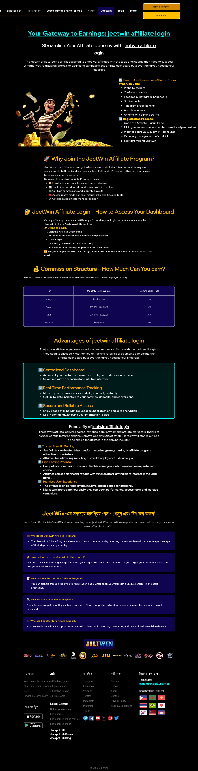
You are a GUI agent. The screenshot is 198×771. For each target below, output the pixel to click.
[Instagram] (104, 718)
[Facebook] (91, 718)
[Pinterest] (110, 718)
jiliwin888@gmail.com (36, 696)
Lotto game (56, 714)
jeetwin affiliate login (44, 61)
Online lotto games (60, 709)
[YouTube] (98, 718)
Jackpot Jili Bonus (61, 734)
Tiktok (86, 710)
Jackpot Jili (57, 730)
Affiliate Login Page (70, 231)
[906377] (85, 718)
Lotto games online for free (65, 719)
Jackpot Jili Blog (60, 738)
